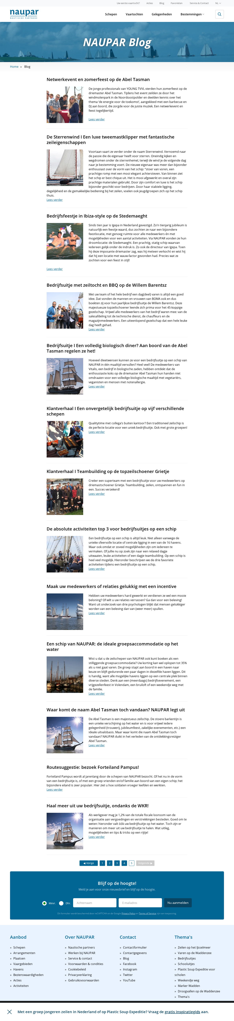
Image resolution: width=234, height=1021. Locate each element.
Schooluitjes (186, 964)
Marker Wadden (189, 986)
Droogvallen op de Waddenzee (199, 991)
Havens (18, 969)
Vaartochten (134, 14)
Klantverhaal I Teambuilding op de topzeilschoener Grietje (108, 471)
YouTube (129, 980)
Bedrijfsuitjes (187, 958)
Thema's (184, 997)
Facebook (129, 964)
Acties (149, 3)
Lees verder (97, 119)
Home (14, 67)
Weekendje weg (188, 980)
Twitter (128, 975)
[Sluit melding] (9, 1012)
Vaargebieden (23, 964)
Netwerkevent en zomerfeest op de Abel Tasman (98, 79)
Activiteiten (21, 986)
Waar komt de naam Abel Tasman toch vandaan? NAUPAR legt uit (116, 710)
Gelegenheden (162, 14)
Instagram (130, 969)
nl (216, 3)
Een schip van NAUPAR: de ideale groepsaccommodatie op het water (112, 646)
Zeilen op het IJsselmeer (194, 947)
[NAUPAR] (24, 14)
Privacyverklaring (80, 975)
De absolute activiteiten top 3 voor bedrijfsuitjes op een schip (111, 529)
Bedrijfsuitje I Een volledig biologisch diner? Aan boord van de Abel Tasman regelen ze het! (117, 348)
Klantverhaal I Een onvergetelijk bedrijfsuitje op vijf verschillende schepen (115, 411)
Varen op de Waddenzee (195, 953)
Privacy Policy (128, 913)
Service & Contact (199, 3)
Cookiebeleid (77, 969)
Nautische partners (81, 947)
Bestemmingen (191, 14)
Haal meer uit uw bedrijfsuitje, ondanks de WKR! (98, 806)
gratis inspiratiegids (182, 1011)
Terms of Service (147, 913)
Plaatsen (19, 958)
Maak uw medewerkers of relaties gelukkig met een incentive (111, 586)
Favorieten (176, 3)
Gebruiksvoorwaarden (83, 980)
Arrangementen (24, 953)
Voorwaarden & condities (85, 964)
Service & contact (80, 958)
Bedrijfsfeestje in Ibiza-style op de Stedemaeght (97, 216)
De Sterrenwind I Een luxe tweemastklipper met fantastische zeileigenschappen (110, 139)
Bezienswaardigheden (28, 975)
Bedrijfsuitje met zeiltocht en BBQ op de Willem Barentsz (107, 285)
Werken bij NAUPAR (81, 953)
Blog (161, 3)
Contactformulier (135, 947)
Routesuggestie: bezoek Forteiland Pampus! (93, 767)
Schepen (111, 14)
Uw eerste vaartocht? (128, 3)
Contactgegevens (135, 953)
